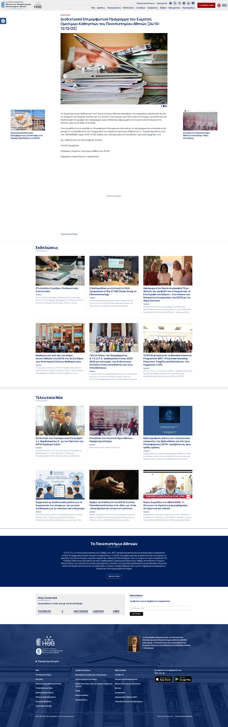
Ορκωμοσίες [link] (174, 7)
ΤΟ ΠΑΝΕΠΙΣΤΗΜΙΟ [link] (206, 5)
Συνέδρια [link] (140, 7)
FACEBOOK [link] (44, 611)
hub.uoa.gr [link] (159, 673)
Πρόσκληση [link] (66, 234)
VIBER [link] (116, 611)
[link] (3, 21)
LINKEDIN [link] (98, 611)
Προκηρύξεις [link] (189, 7)
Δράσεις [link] (101, 7)
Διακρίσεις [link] (152, 7)
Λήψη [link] (74, 234)
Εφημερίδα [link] (162, 3)
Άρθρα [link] (163, 7)
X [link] (62, 611)
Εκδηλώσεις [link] (128, 7)
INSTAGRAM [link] (81, 611)
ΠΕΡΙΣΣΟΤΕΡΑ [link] (114, 576)
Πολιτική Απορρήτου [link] (165, 716)
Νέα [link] (93, 7)
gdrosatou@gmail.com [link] (149, 134)
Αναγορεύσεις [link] (114, 7)
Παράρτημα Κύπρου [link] (145, 3)
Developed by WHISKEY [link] (183, 716)
